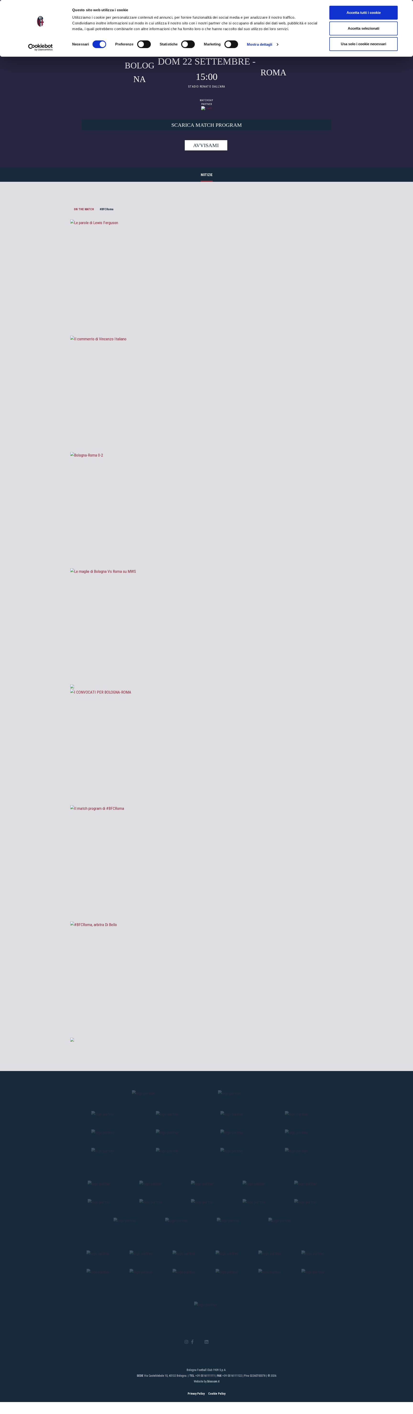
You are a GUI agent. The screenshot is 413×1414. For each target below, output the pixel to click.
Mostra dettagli (259, 44)
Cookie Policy (216, 1393)
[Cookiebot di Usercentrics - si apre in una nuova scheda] (40, 47)
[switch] (144, 44)
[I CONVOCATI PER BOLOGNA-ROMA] (206, 779)
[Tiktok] (212, 1342)
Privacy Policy (196, 1393)
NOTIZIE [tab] (206, 175)
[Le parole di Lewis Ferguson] (206, 310)
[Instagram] (186, 1342)
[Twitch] (219, 1342)
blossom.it (213, 1381)
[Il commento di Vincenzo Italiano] (206, 426)
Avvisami (206, 145)
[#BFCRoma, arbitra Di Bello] (206, 1012)
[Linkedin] (206, 1342)
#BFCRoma (106, 209)
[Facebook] (192, 1342)
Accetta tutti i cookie (364, 13)
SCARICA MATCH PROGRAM (206, 125)
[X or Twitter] (199, 1342)
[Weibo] (226, 1342)
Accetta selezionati (363, 28)
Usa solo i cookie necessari (363, 44)
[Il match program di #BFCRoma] (206, 896)
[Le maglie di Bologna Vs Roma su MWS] (206, 659)
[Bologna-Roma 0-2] (206, 542)
